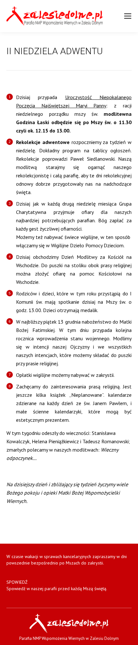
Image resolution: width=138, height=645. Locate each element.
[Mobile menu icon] (128, 16)
